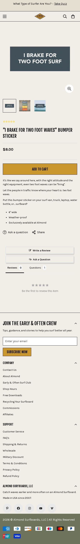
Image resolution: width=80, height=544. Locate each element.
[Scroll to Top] (73, 524)
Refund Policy (11, 476)
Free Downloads (12, 395)
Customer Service (13, 431)
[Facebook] (18, 508)
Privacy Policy (11, 469)
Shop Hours (10, 389)
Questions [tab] (35, 267)
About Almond (11, 376)
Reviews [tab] (12, 267)
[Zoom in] (69, 88)
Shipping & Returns (15, 444)
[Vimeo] (51, 508)
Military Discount (13, 457)
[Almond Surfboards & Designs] (40, 16)
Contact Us (10, 370)
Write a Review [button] (41, 250)
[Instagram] (29, 508)
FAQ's (6, 438)
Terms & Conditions (15, 463)
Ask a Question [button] (41, 259)
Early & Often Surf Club (17, 382)
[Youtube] (40, 508)
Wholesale (9, 450)
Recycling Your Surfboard (18, 401)
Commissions (11, 408)
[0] (73, 16)
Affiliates (8, 414)
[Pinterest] (7, 508)
